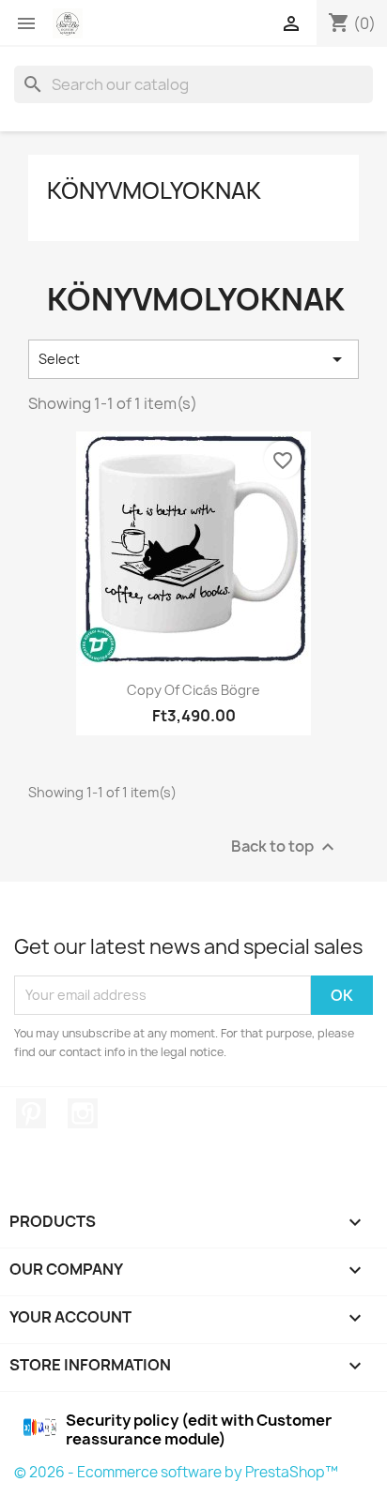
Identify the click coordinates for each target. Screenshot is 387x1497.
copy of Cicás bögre (193, 690)
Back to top (285, 846)
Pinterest (31, 1113)
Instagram (83, 1113)
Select (193, 359)
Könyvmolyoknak (154, 190)
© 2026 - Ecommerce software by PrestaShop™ (176, 1472)
